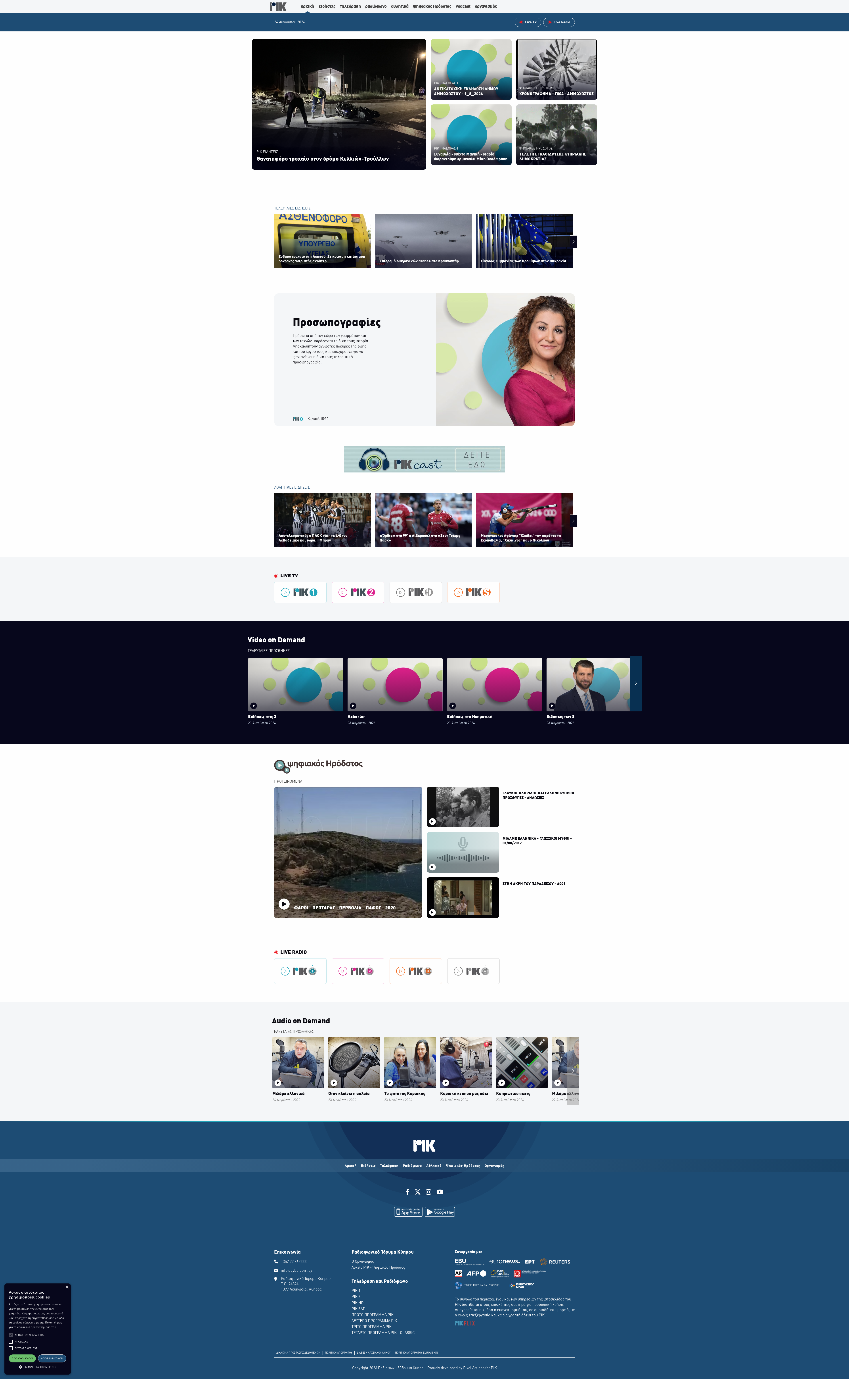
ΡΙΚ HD (357, 1303)
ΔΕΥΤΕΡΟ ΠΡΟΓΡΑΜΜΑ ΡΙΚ (374, 1321)
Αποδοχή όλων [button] (22, 1358)
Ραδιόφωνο (412, 1166)
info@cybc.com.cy (296, 1271)
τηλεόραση (350, 7)
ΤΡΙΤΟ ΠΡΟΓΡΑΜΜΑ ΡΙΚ (372, 1327)
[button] (10, 1335)
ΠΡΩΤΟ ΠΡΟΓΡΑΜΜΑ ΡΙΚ (373, 1315)
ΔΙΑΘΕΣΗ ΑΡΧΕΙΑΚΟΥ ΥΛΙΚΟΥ (373, 1353)
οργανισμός (486, 7)
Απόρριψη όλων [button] (52, 1358)
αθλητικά (400, 7)
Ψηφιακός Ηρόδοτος (463, 1166)
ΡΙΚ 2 (356, 1297)
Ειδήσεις (368, 1166)
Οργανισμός (494, 1166)
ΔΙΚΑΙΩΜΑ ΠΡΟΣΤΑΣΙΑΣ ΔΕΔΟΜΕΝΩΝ (298, 1353)
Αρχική (350, 1166)
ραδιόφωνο (376, 7)
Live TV (289, 576)
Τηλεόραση (389, 1166)
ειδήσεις (327, 7)
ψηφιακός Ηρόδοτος (432, 7)
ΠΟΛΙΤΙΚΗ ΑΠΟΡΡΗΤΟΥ (338, 1353)
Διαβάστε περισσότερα (42, 1327)
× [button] (67, 1287)
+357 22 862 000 (294, 1262)
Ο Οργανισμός (363, 1262)
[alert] (37, 1329)
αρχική (307, 7)
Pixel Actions (473, 1368)
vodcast (463, 7)
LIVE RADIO (293, 952)
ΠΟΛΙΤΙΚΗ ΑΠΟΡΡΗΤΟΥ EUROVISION (416, 1353)
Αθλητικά (434, 1166)
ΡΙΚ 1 (356, 1291)
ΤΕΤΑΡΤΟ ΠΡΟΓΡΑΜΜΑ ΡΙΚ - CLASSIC (383, 1333)
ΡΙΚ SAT (358, 1309)
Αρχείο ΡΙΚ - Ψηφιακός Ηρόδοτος (378, 1268)
